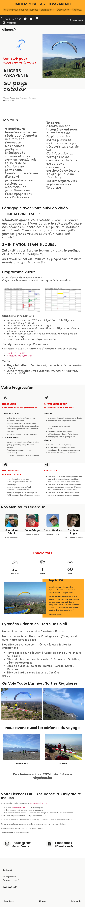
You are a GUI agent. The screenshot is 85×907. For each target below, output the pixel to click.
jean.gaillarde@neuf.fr (19, 355)
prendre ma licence (18, 807)
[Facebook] (25, 18)
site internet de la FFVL (39, 803)
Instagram (22, 842)
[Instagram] (7, 843)
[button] (3, 704)
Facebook (63, 842)
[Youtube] (31, 18)
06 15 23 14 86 (16, 353)
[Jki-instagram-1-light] (37, 18)
